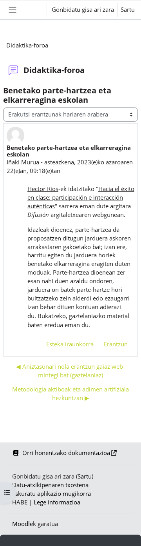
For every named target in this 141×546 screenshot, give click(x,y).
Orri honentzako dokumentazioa (66, 453)
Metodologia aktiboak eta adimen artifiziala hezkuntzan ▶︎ (70, 393)
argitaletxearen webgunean (75, 214)
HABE (19, 502)
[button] (33, 9)
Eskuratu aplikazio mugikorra (51, 493)
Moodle (22, 524)
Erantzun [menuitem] (116, 344)
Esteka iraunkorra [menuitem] (70, 344)
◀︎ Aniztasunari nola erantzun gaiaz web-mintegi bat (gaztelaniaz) (70, 370)
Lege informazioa (57, 502)
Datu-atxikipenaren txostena (50, 485)
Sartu (128, 9)
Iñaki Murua (23, 162)
